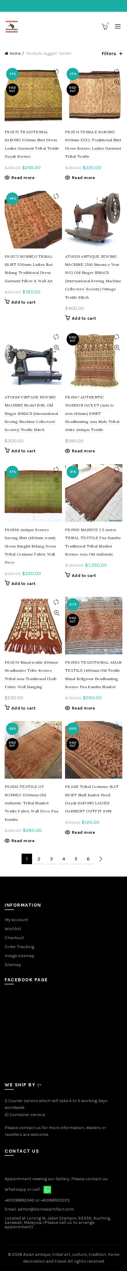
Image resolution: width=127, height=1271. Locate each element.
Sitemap (13, 964)
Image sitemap (20, 955)
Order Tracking (19, 946)
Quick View (56, 82)
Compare (56, 71)
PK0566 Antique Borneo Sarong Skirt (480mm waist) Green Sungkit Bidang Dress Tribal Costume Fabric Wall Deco (30, 546)
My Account (16, 919)
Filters (109, 53)
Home (15, 53)
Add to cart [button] (23, 302)
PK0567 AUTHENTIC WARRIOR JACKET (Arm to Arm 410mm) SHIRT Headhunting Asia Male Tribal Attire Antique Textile (92, 413)
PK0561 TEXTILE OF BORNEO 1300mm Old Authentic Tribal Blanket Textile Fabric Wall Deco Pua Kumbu (31, 803)
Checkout (14, 937)
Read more (23, 177)
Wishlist (13, 928)
